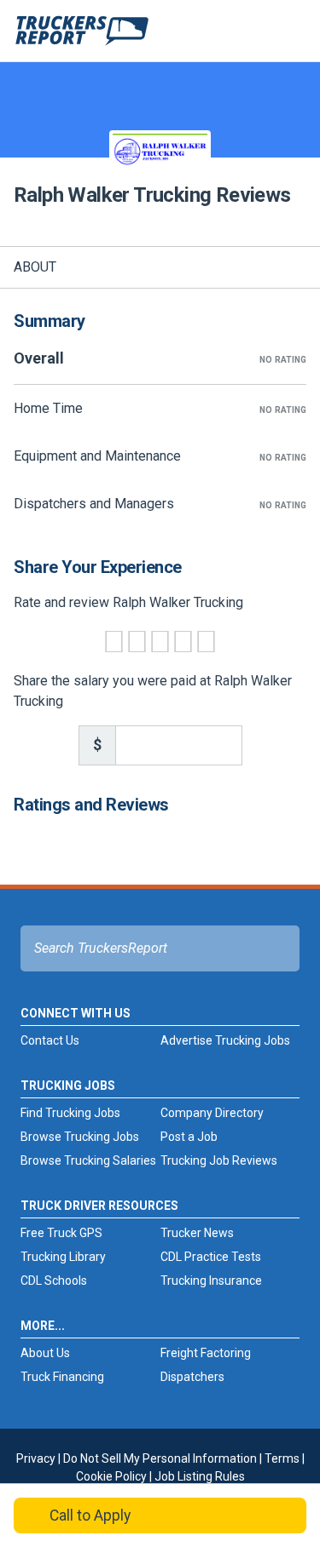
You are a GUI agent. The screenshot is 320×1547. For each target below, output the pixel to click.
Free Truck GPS (61, 1233)
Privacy (35, 1458)
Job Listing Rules (199, 1476)
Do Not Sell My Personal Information (160, 1458)
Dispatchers (192, 1377)
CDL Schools (53, 1280)
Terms (282, 1458)
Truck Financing (62, 1377)
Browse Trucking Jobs (79, 1136)
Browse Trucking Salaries (88, 1160)
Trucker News (197, 1233)
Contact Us (49, 1040)
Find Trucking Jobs (70, 1113)
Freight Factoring (205, 1353)
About (35, 267)
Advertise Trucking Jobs (225, 1040)
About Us (45, 1353)
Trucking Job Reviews (218, 1160)
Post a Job (189, 1136)
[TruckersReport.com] (82, 37)
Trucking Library (63, 1256)
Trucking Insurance (211, 1280)
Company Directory (212, 1113)
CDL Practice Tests (210, 1256)
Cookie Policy (111, 1476)
